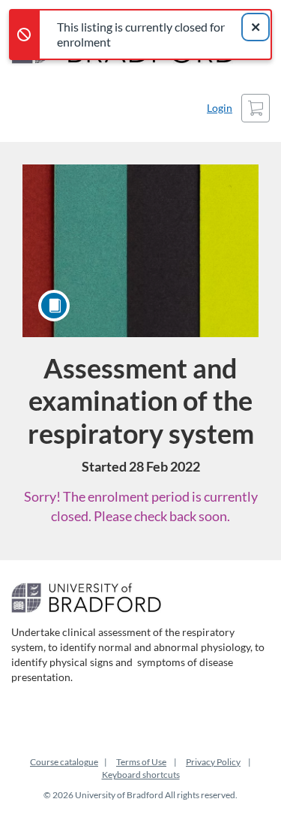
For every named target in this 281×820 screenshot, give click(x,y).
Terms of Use (141, 761)
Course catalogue (64, 761)
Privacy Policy (213, 761)
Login (219, 107)
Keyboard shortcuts (141, 774)
